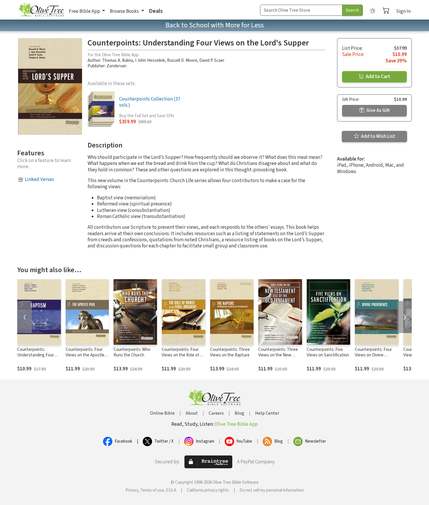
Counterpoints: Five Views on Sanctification (328, 352)
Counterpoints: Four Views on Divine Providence (373, 355)
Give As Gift (377, 110)
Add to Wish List (377, 136)
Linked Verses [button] (39, 179)
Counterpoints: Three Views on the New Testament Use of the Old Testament (278, 357)
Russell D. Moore (182, 60)
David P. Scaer (211, 60)
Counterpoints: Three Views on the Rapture (230, 352)
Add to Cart (377, 76)
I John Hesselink (150, 60)
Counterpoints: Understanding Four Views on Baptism (35, 355)
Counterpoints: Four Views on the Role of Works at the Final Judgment (180, 357)
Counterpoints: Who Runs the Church (132, 352)
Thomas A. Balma (117, 60)
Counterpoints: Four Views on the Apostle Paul (85, 355)
